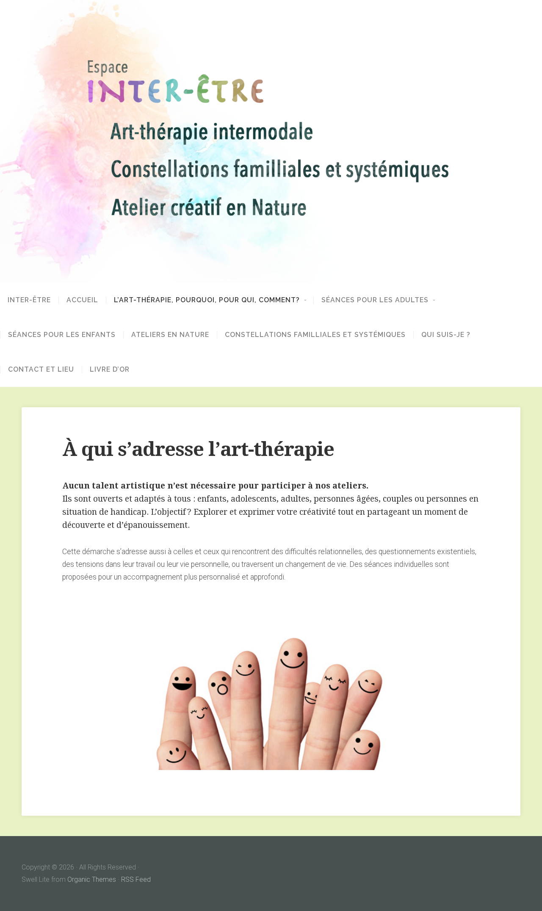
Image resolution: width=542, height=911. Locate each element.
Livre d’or (110, 369)
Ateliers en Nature (170, 335)
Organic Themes (91, 879)
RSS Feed (136, 879)
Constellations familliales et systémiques (315, 335)
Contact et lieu (41, 369)
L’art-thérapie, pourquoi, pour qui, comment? (207, 300)
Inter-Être (29, 300)
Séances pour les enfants (62, 335)
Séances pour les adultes (375, 300)
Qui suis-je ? (445, 335)
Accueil (82, 300)
